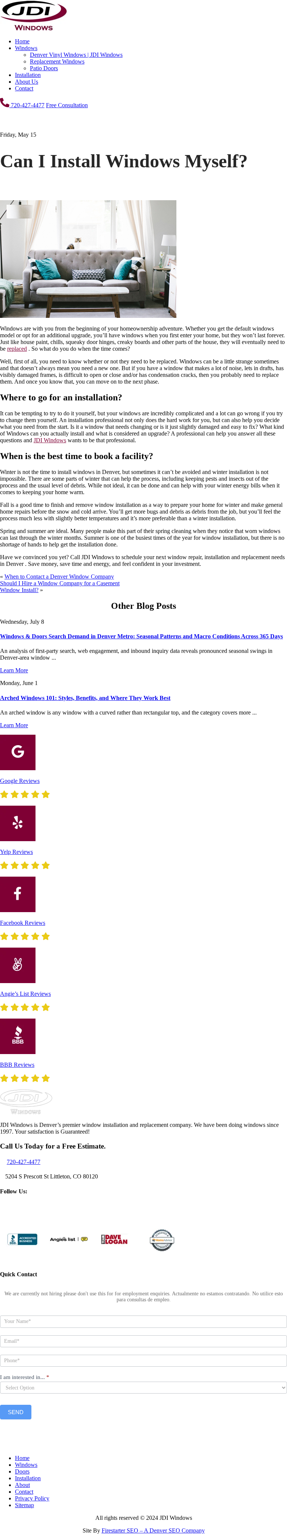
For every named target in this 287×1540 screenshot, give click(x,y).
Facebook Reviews (22, 923)
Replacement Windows (57, 61)
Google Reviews (20, 781)
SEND (16, 1412)
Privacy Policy (32, 1498)
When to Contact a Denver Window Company (59, 576)
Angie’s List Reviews (25, 994)
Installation (28, 75)
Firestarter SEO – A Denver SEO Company (153, 1530)
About (22, 1485)
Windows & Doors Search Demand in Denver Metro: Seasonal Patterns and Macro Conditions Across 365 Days (141, 636)
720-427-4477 (26, 105)
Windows (26, 48)
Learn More (14, 670)
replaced (17, 349)
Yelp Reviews (16, 852)
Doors (22, 1471)
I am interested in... (24, 1377)
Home (22, 41)
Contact (24, 88)
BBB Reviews (17, 1065)
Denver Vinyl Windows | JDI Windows (76, 55)
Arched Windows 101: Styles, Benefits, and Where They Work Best (85, 698)
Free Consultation (67, 105)
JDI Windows (50, 440)
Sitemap (24, 1505)
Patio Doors (44, 68)
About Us (26, 81)
